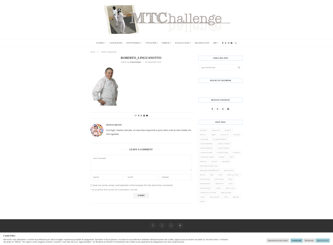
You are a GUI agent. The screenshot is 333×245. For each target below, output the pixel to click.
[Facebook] (222, 43)
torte (202, 197)
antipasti (203, 130)
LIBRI (215, 43)
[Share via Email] (147, 115)
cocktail (236, 135)
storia (218, 188)
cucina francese (206, 148)
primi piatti (219, 184)
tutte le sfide (150, 43)
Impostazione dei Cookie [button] (278, 240)
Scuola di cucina (182, 43)
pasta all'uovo (233, 175)
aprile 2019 (216, 130)
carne (213, 135)
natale (202, 175)
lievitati (214, 161)
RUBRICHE (165, 43)
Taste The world (133, 43)
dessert (222, 157)
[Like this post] (136, 115)
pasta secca (219, 179)
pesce (230, 179)
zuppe (202, 201)
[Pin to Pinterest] (144, 115)
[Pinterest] (231, 43)
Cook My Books (115, 43)
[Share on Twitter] (141, 115)
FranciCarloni (135, 62)
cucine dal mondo (207, 157)
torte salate (214, 197)
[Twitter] (225, 43)
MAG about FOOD (202, 43)
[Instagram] (228, 43)
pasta (220, 175)
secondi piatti (205, 188)
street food (230, 188)
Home (92, 52)
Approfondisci (322, 240)
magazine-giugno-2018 (209, 166)
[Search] (235, 43)
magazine (225, 161)
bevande (228, 130)
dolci (231, 157)
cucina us (236, 152)
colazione (204, 139)
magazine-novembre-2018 (209, 170)
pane (212, 175)
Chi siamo (100, 43)
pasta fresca (205, 179)
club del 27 (224, 135)
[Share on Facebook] (138, 115)
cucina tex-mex (222, 152)
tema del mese (225, 193)
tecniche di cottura (208, 193)
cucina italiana (223, 148)
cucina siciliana (206, 152)
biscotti (203, 135)
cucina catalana (223, 144)
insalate (203, 161)
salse (231, 184)
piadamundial (205, 184)
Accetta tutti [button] (296, 240)
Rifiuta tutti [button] (309, 240)
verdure (236, 197)
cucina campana (206, 144)
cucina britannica (220, 139)
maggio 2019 (229, 170)
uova (226, 197)
